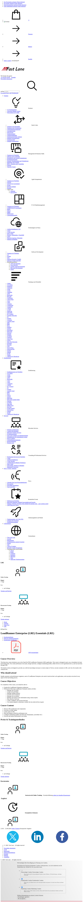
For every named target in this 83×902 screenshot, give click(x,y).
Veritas (9, 355)
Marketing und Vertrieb (13, 162)
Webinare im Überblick (13, 501)
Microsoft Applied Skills (13, 399)
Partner (9, 543)
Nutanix (9, 334)
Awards (9, 539)
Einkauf (9, 165)
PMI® (8, 212)
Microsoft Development (16, 268)
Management (10, 540)
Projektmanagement (12, 159)
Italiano (30, 46)
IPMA (8, 209)
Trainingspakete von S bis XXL (15, 519)
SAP (8, 346)
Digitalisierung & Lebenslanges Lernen (17, 437)
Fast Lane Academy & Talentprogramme (17, 435)
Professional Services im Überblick (16, 457)
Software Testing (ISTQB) (14, 260)
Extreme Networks (12, 315)
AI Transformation (12, 109)
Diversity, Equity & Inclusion (14, 547)
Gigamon (9, 320)
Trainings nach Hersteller (13, 126)
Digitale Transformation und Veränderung (17, 161)
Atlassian (12, 191)
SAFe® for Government (13, 183)
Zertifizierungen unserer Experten (15, 542)
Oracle (9, 340)
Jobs (8, 545)
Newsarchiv (10, 484)
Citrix (8, 302)
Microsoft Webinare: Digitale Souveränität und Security (21, 502)
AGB (5, 849)
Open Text (10, 339)
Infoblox (9, 327)
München (12, 556)
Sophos (9, 350)
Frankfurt (12, 553)
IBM (8, 324)
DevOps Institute (11, 186)
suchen (2, 91)
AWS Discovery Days (13, 505)
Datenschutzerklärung (9, 852)
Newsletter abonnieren (6, 79)
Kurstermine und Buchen (10, 640)
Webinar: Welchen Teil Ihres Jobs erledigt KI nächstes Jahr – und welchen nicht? (27, 503)
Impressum (6, 851)
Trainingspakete (11, 134)
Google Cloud (10, 321)
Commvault (10, 305)
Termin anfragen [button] (5, 619)
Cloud (8, 230)
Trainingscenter (11, 139)
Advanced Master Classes (13, 111)
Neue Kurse (10, 132)
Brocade (9, 296)
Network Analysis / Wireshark (14, 238)
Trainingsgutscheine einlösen (14, 137)
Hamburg (12, 555)
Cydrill (9, 309)
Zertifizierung (7, 358)
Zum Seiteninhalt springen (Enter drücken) (15, 6)
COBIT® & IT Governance (14, 208)
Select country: (8, 60)
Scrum (8, 185)
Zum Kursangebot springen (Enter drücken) (15, 5)
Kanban (9, 188)
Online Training (15, 828)
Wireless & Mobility (12, 239)
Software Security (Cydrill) (14, 259)
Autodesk (9, 292)
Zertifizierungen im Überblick (14, 372)
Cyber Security (11, 232)
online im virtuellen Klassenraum (61, 795)
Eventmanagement (12, 434)
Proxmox (9, 343)
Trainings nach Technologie (14, 128)
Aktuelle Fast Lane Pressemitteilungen (17, 482)
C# (8, 255)
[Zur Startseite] (13, 74)
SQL (8, 257)
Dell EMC (9, 312)
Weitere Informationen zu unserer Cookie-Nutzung (30, 895)
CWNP (9, 308)
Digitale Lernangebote (13, 141)
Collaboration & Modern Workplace (16, 462)
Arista (8, 289)
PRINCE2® (10, 213)
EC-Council (10, 314)
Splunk (9, 352)
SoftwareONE (11, 349)
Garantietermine (11, 131)
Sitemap (6, 855)
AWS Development (15, 263)
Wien (11, 558)
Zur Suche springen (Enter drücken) (13, 3)
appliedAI (9, 286)
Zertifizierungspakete (12, 522)
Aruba (8, 290)
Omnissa (9, 337)
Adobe (9, 283)
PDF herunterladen (33, 652)
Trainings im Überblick (13, 155)
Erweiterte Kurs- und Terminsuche (9, 93)
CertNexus (10, 298)
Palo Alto (9, 404)
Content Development (12, 431)
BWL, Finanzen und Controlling (15, 164)
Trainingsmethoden (12, 135)
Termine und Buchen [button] (6, 591)
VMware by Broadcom (13, 356)
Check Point (10, 299)
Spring (12, 269)
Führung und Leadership (13, 156)
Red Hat (9, 345)
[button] (15, 60)
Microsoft (9, 331)
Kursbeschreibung (8, 637)
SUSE (8, 353)
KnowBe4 (9, 330)
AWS (8, 293)
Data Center (10, 233)
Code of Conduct (11, 546)
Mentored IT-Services (12, 467)
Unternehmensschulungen (13, 129)
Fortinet (9, 318)
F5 (8, 317)
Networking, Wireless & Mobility (15, 465)
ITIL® (9, 211)
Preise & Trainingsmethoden (11, 638)
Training (6, 95)
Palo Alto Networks (12, 342)
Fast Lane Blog (11, 487)
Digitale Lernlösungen (13, 429)
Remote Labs (10, 443)
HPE (8, 323)
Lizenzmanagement (12, 215)
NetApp (9, 333)
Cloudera (9, 304)
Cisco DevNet (14, 265)
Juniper (9, 328)
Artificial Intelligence (12, 459)
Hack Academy (11, 438)
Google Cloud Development (17, 266)
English (30, 59)
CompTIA (9, 307)
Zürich (12, 550)
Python (9, 256)
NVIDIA (9, 336)
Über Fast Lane (11, 537)
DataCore (9, 311)
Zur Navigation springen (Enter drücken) (14, 2)
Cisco (8, 301)
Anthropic (9, 288)
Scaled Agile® (11, 408)
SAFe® (9, 182)
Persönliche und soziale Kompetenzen (17, 158)
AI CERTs (10, 285)
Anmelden (6, 857)
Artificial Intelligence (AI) (13, 229)
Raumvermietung (11, 441)
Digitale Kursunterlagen (13, 138)
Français (30, 34)
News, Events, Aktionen (10, 468)
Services (6, 415)
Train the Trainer (11, 167)
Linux (8, 236)
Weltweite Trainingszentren (17, 559)
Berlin (12, 552)
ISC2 (8, 326)
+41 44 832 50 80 (5, 77)
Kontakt (13, 77)
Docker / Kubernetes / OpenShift (15, 235)
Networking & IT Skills (13, 112)
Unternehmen (7, 523)
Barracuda (9, 295)
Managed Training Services (14, 432)
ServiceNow (13, 192)
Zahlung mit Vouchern (13, 520)
